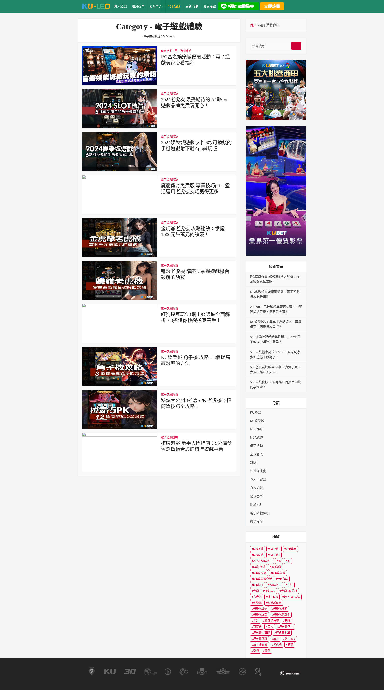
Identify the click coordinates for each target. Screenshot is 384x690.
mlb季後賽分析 (262, 578)
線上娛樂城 (260, 644)
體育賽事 (138, 6)
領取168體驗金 (241, 6)
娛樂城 (257, 602)
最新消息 (191, 6)
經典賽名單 (283, 632)
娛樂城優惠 (275, 602)
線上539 (290, 638)
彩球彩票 (156, 6)
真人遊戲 (120, 6)
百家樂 (257, 626)
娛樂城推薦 (280, 608)
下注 (290, 584)
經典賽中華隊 (261, 632)
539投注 (275, 548)
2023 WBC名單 (262, 560)
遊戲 (256, 650)
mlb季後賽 (278, 572)
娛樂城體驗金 (281, 614)
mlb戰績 (283, 578)
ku (288, 560)
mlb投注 (258, 584)
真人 (270, 626)
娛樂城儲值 (260, 608)
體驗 (267, 650)
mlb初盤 (276, 566)
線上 (276, 638)
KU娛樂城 (259, 566)
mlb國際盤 (259, 572)
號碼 (290, 644)
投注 (256, 620)
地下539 (273, 596)
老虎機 (277, 644)
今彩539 (270, 590)
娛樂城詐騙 (260, 614)
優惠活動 (209, 6)
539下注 (258, 548)
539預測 (275, 554)
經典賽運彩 (260, 638)
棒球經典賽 (272, 620)
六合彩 (257, 596)
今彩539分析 (289, 590)
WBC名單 (275, 584)
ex (279, 560)
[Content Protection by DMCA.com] (290, 673)
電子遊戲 (174, 6)
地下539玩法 (292, 596)
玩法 (287, 620)
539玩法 (258, 554)
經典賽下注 (286, 626)
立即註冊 (272, 6)
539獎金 (291, 548)
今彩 (256, 590)
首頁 (253, 25)
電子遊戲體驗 (183, 51)
